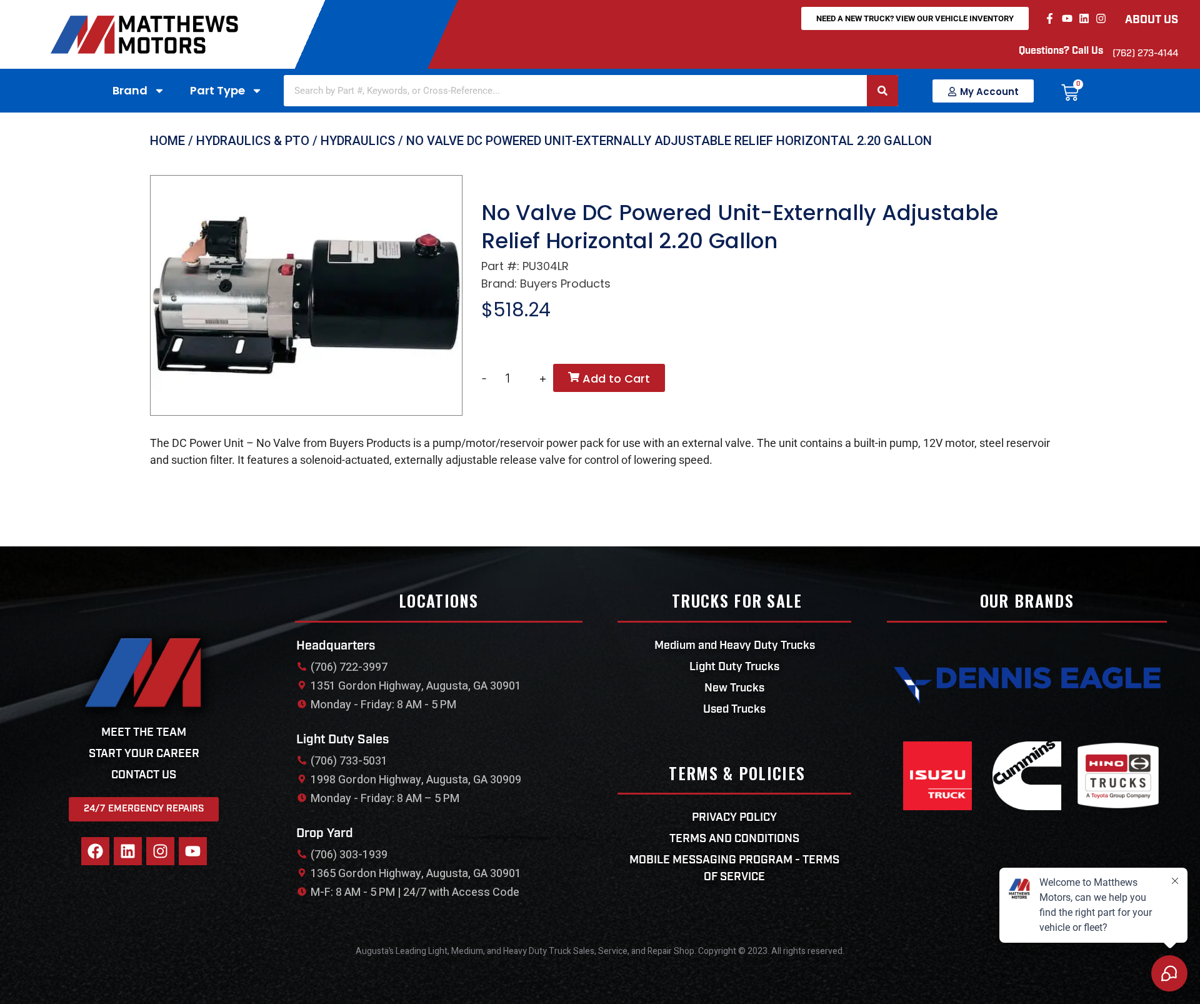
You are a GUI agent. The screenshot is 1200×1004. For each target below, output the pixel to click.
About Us (1151, 20)
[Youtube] (1066, 18)
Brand (130, 90)
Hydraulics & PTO (252, 140)
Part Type (217, 90)
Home (167, 140)
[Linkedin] (1084, 18)
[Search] (882, 90)
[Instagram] (1100, 18)
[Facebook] (95, 851)
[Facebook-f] (1049, 18)
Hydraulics (358, 140)
